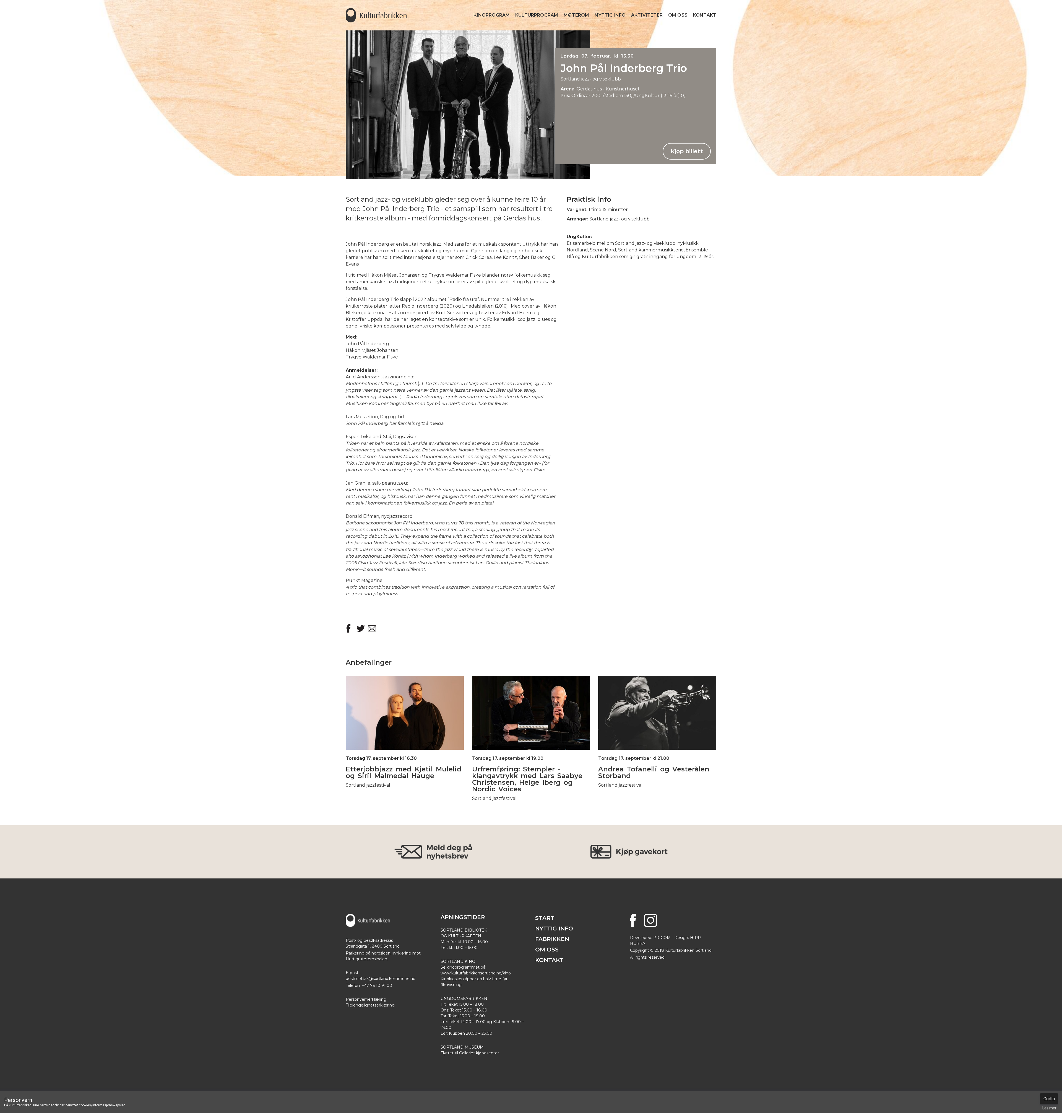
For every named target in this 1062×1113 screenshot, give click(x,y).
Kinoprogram (491, 15)
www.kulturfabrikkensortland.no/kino (476, 973)
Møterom (576, 15)
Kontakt (704, 15)
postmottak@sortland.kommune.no (380, 978)
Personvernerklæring (366, 999)
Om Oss (678, 15)
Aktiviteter (647, 15)
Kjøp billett (687, 151)
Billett (405, 724)
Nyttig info (610, 15)
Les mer (405, 701)
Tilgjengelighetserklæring (370, 1005)
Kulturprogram (536, 15)
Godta (1049, 1098)
